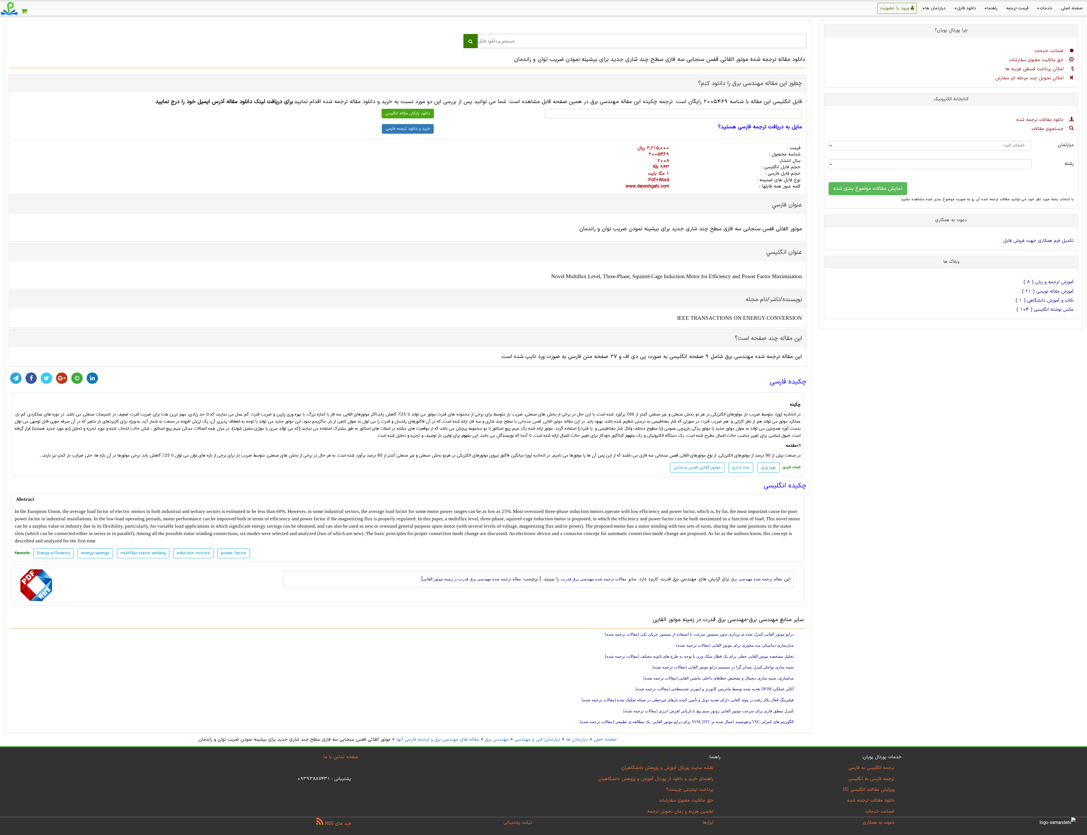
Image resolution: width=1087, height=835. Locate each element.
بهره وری (768, 467)
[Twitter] (46, 378)
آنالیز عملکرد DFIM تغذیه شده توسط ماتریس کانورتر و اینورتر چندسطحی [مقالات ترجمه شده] (714, 689)
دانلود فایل (966, 8)
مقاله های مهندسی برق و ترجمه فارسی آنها (437, 739)
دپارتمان (1066, 145)
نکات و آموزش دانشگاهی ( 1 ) (1045, 300)
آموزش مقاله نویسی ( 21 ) (1048, 291)
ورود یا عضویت (895, 8)
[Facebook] (31, 378)
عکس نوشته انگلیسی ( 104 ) (1045, 309)
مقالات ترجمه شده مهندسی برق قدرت (594, 579)
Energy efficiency (53, 553)
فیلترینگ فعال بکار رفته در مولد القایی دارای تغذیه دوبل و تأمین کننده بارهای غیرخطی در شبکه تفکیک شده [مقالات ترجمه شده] (688, 700)
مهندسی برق (497, 739)
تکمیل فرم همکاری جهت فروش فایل (1038, 240)
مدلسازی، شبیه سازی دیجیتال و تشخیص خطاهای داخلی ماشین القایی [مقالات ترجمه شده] (718, 678)
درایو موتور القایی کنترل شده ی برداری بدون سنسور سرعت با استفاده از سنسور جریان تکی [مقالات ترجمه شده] (699, 634)
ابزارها (708, 822)
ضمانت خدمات (1050, 51)
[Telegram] (16, 378)
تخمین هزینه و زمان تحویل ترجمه (680, 811)
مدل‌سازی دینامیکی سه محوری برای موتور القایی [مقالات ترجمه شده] (735, 645)
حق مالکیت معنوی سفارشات (1037, 60)
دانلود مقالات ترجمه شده (1040, 119)
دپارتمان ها (935, 8)
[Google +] (61, 378)
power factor (233, 553)
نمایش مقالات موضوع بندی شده (867, 188)
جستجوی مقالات (1048, 128)
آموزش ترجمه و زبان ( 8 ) (1049, 282)
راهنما (992, 8)
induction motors (193, 553)
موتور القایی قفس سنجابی (540, 421)
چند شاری (741, 467)
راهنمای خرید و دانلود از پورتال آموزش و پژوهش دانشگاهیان (655, 779)
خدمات (1046, 8)
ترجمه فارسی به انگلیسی (871, 779)
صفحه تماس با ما (340, 757)
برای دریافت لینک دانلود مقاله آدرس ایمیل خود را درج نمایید (224, 102)
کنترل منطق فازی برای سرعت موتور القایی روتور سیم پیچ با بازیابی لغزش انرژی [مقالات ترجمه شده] (708, 711)
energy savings (95, 553)
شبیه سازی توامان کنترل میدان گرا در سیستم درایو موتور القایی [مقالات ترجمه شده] (723, 667)
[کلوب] (77, 378)
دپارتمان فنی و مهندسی (537, 739)
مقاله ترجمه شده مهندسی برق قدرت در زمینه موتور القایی (472, 579)
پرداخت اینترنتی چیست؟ (689, 789)
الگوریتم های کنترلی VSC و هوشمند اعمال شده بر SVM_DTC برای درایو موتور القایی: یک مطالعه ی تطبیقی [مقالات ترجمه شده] (687, 722)
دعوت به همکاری (879, 822)
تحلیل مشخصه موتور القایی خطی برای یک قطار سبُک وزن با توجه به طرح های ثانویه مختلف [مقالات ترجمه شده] (699, 656)
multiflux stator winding (143, 553)
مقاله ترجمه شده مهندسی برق (756, 579)
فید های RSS (337, 823)
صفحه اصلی (1072, 8)
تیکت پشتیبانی (518, 822)
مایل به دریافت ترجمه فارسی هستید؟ (760, 127)
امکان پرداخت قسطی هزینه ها (1035, 69)
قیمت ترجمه (1017, 8)
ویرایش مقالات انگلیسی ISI (869, 789)
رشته (1069, 163)
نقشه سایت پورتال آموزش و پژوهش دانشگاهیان (667, 767)
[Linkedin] (92, 378)
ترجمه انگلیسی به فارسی (871, 767)
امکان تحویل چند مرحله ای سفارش (1030, 78)
